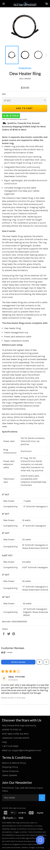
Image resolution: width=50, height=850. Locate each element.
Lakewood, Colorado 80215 (15, 737)
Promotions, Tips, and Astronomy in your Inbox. (22, 789)
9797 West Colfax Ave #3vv (15, 733)
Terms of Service (10, 771)
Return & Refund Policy (14, 763)
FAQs (4, 742)
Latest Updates (9, 775)
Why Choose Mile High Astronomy (19, 725)
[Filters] (39, 662)
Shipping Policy (10, 767)
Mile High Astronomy (17, 808)
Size (4, 94)
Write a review (18, 662)
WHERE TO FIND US (11, 729)
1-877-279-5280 (10, 746)
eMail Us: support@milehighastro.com (21, 750)
